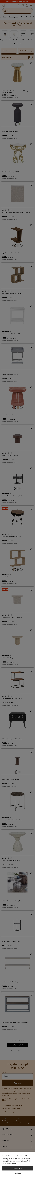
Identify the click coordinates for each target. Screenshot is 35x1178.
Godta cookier (17, 1168)
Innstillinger (17, 1173)
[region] (17, 1165)
